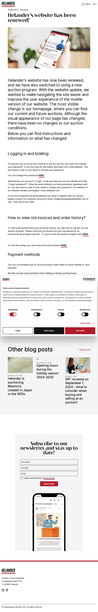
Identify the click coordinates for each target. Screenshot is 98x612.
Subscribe (49, 484)
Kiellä (18, 331)
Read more (84, 349)
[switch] (37, 314)
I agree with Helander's (39, 478)
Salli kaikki (80, 331)
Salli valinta (49, 331)
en (94, 4)
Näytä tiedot (85, 323)
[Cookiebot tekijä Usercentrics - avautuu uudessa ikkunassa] (84, 279)
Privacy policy (49, 478)
